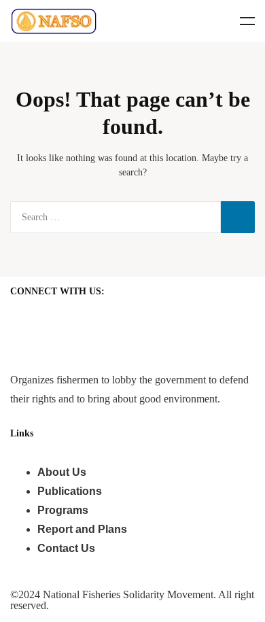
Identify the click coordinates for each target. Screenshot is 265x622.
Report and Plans (82, 529)
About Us (61, 472)
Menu (247, 21)
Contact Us (66, 548)
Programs (62, 510)
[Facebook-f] (27, 327)
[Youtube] (64, 327)
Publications (69, 491)
